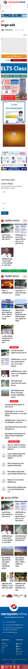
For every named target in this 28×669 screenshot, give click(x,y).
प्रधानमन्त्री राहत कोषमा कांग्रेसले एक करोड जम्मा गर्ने (7, 237)
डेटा (2, 652)
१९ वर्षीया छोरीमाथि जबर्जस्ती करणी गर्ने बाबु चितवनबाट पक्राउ (7, 339)
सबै (25, 221)
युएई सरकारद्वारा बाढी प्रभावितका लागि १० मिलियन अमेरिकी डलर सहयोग (20, 562)
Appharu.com (20, 663)
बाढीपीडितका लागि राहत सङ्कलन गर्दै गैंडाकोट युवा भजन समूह (20, 587)
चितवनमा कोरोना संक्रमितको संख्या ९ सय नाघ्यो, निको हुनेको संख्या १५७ (16, 489)
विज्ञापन (3, 648)
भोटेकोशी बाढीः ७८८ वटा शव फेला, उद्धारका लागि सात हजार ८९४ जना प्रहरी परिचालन (20, 239)
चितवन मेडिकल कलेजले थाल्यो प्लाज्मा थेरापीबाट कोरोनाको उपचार (16, 473)
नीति (3, 650)
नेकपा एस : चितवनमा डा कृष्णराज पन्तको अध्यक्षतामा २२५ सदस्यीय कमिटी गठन (16, 447)
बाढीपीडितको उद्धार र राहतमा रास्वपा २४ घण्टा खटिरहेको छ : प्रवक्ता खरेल (7, 262)
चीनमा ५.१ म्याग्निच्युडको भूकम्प (7, 292)
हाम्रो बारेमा (4, 643)
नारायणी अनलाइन (9, 30)
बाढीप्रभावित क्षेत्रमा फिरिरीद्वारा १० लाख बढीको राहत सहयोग (7, 586)
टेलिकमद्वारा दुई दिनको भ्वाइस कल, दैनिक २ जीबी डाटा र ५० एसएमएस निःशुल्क (7, 314)
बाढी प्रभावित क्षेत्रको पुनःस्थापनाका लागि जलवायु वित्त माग (18, 383)
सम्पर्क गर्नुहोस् (5, 646)
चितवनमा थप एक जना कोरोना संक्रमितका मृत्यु (15, 481)
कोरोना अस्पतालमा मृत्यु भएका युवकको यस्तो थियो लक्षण (15, 464)
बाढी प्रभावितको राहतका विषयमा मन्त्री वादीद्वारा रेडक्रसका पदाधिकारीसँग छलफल (17, 394)
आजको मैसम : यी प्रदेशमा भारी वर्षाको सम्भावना (20, 293)
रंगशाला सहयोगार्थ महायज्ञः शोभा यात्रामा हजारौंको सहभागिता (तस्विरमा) (16, 456)
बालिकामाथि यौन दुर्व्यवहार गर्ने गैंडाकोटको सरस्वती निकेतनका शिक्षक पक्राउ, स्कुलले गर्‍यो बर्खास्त (20, 315)
